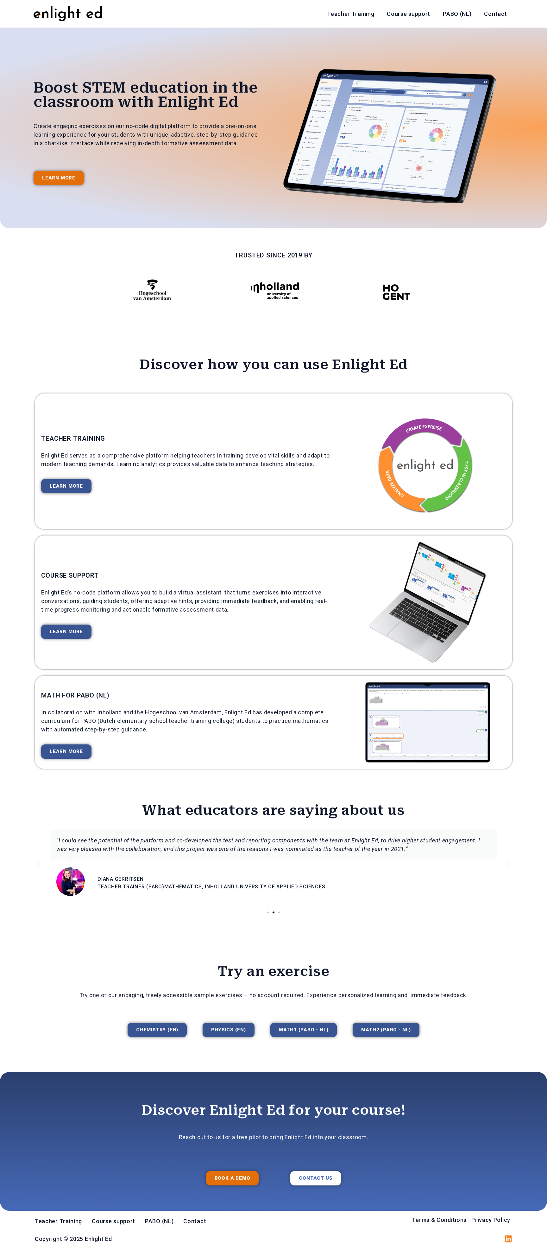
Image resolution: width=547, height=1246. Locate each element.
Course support (408, 14)
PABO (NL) (457, 14)
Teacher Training (350, 14)
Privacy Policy (491, 1220)
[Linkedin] (508, 1239)
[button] (38, 864)
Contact (495, 14)
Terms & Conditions (439, 1220)
